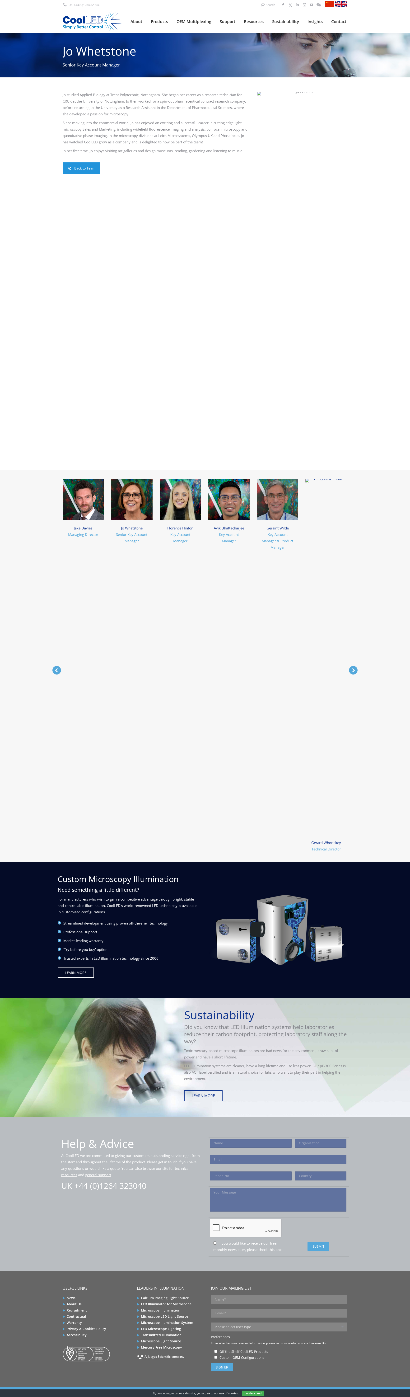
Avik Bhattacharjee (229, 528)
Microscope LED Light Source (164, 1316)
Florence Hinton (180, 528)
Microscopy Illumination (160, 1310)
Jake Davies (83, 528)
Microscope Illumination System (167, 1322)
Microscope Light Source (161, 1341)
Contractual (76, 1316)
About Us (74, 1304)
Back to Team (84, 168)
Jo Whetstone (132, 528)
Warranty (74, 1322)
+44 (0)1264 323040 (87, 5)
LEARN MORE (75, 972)
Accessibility (77, 1335)
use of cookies (228, 1393)
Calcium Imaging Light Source (165, 1298)
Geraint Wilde (277, 528)
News (71, 1298)
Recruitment (77, 1310)
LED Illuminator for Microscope (166, 1304)
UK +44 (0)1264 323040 (103, 1185)
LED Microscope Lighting (161, 1328)
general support (98, 1174)
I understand (253, 1393)
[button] (56, 670)
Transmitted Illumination (161, 1335)
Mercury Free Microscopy (161, 1347)
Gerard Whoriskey (326, 842)
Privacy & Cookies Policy (86, 1328)
